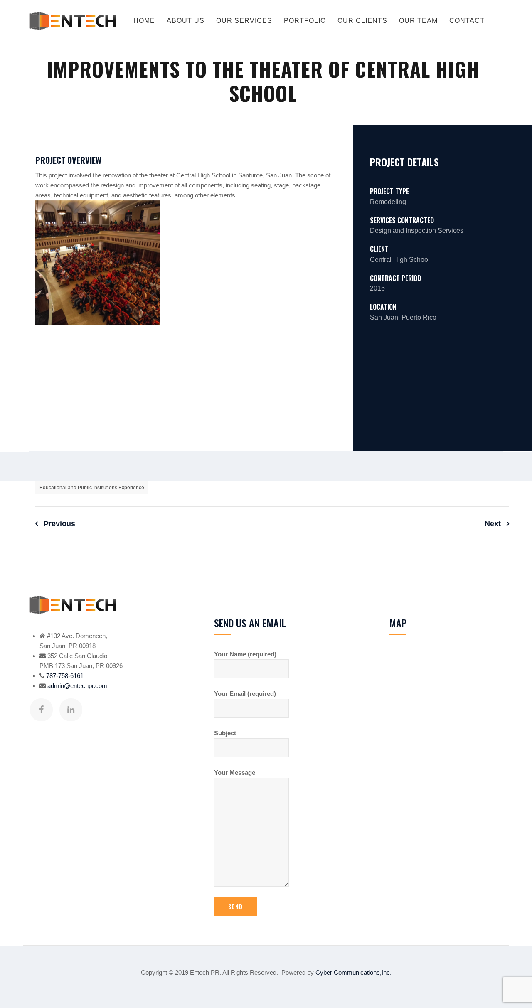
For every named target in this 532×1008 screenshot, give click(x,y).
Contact (467, 20)
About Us (185, 20)
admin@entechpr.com (77, 685)
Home (144, 20)
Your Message (234, 772)
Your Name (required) (245, 654)
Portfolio (305, 20)
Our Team (418, 20)
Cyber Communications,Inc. (353, 972)
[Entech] (72, 21)
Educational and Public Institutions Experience (91, 487)
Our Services (244, 20)
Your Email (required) (245, 693)
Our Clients (362, 20)
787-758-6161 (65, 675)
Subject (225, 733)
